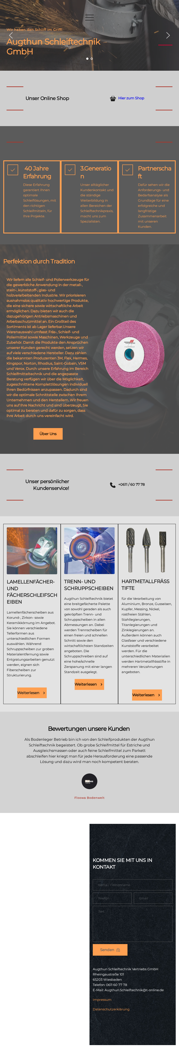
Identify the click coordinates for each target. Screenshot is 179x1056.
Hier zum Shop (131, 98)
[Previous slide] (11, 35)
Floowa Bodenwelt (89, 797)
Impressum (102, 1000)
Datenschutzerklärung (111, 1009)
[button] (89, 17)
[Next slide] (167, 35)
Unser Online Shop (47, 98)
